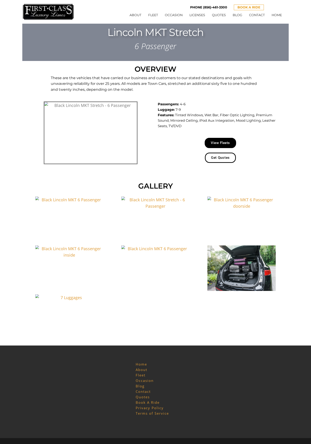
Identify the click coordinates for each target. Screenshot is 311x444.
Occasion (174, 15)
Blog (237, 15)
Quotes (219, 15)
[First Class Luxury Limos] (48, 11)
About (135, 15)
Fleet (153, 15)
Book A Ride (248, 7)
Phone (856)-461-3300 (208, 7)
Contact (257, 15)
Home (277, 15)
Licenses (197, 15)
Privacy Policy (150, 408)
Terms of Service (152, 413)
